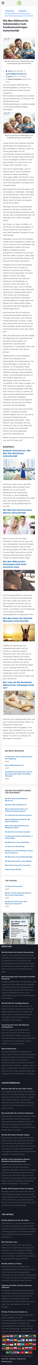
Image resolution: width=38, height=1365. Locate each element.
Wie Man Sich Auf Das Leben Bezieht (18, 861)
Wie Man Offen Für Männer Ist (15, 805)
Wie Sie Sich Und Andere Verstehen (17, 832)
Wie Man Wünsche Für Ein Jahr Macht (15, 1220)
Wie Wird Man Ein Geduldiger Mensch (15, 1003)
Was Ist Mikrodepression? (14, 765)
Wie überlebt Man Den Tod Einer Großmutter (17, 1113)
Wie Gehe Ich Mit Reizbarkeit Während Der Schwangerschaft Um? (18, 685)
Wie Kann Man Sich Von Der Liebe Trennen (17, 1089)
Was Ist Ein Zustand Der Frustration (18, 865)
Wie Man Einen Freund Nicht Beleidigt (18, 857)
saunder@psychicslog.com (15, 74)
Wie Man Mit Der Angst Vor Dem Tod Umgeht (17, 1188)
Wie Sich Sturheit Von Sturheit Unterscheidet (18, 952)
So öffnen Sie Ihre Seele (13, 886)
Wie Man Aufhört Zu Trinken (12, 1263)
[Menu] (3, 3)
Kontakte (12, 1359)
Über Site (5, 1359)
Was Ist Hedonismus (9, 1048)
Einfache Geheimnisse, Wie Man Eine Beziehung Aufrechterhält (17, 453)
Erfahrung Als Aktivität (13, 869)
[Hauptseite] (19, 3)
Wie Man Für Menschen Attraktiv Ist (14, 1312)
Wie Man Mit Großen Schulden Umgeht (15, 1135)
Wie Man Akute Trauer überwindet (17, 842)
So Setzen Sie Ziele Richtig (14, 846)
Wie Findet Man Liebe (9, 1242)
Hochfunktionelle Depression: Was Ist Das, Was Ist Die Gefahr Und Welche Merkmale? (18, 774)
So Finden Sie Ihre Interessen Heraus (18, 815)
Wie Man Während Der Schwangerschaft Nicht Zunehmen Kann (14, 564)
